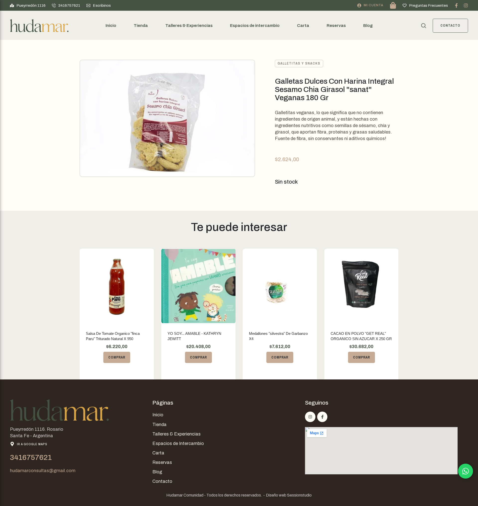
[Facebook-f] (456, 5)
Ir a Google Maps (32, 444)
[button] (28, 5)
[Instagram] (466, 5)
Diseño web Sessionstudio (289, 495)
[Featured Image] (117, 286)
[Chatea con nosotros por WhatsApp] (465, 471)
